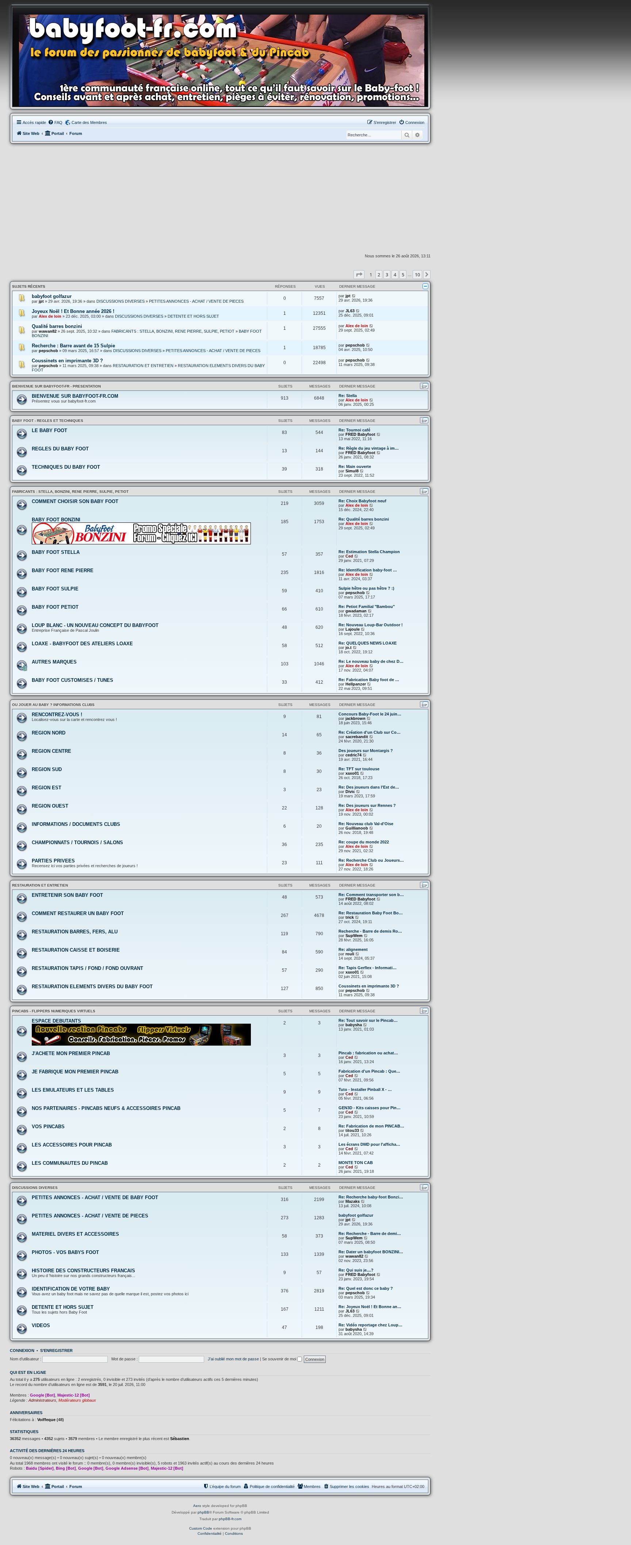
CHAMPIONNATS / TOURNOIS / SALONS (77, 842)
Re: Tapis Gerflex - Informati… (368, 968)
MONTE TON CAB (356, 1162)
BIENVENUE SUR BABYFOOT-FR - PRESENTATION (56, 386)
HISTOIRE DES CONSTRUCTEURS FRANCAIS (83, 1270)
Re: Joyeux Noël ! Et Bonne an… (370, 1306)
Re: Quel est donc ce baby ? (366, 1288)
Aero (197, 1506)
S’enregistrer (56, 1350)
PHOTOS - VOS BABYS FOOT (65, 1252)
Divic (350, 791)
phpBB (203, 1512)
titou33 (352, 1130)
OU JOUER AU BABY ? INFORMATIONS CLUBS (53, 705)
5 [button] (403, 274)
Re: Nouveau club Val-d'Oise (366, 823)
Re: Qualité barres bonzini (364, 519)
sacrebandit (356, 736)
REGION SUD (47, 769)
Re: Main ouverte (355, 466)
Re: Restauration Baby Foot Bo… (371, 913)
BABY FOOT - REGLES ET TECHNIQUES (47, 421)
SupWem (354, 935)
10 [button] (417, 274)
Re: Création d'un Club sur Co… (370, 732)
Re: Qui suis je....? (356, 1270)
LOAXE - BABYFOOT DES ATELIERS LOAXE (82, 643)
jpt (41, 301)
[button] (358, 274)
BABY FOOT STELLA (56, 552)
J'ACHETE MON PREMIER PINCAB (71, 1053)
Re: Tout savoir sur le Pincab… (368, 1020)
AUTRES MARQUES (54, 662)
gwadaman (356, 611)
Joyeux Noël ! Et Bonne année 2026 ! (73, 311)
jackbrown (355, 718)
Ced (349, 556)
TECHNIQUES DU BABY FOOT (66, 467)
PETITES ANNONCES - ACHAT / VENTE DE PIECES (196, 301)
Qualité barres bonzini (57, 326)
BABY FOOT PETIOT (55, 607)
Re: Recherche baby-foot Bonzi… (371, 1197)
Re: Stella (348, 395)
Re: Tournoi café (354, 430)
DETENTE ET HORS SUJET (193, 316)
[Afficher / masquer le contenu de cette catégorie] (425, 286)
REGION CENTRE (51, 751)
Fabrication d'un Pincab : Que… (369, 1071)
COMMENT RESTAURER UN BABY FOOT (78, 913)
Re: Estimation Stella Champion (369, 551)
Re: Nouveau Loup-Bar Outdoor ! (371, 625)
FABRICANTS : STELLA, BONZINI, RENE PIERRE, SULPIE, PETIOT (172, 331)
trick (349, 917)
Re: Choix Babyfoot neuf (362, 501)
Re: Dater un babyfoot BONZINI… (371, 1252)
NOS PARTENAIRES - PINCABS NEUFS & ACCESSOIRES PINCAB (106, 1108)
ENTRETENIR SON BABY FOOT (67, 895)
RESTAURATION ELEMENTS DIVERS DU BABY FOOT (92, 986)
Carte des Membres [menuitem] (89, 122)
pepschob (48, 350)
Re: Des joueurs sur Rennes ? (367, 805)
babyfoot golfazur (52, 296)
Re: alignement (353, 949)
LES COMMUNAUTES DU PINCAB (70, 1163)
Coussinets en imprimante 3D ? (67, 360)
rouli (349, 954)
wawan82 (48, 331)
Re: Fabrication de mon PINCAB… (371, 1126)
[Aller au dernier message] (354, 296)
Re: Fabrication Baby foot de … (369, 679)
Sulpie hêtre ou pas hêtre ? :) (366, 588)
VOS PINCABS (48, 1126)
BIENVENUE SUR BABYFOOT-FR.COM (75, 396)
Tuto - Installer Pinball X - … (365, 1089)
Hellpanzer (355, 684)
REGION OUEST (50, 806)
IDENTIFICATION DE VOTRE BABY (71, 1289)
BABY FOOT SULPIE (55, 589)
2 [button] (379, 274)
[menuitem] (55, 122)
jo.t (348, 647)
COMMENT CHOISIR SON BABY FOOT (75, 501)
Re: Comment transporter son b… (371, 894)
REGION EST (46, 787)
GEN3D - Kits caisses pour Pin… (370, 1108)
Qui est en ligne (28, 1372)
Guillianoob (356, 828)
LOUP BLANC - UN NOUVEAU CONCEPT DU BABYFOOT (95, 625)
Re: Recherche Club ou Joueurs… (371, 860)
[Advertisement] (220, 198)
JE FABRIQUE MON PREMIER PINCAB (75, 1071)
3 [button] (387, 274)
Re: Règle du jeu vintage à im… (369, 448)
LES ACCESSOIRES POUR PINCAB (72, 1145)
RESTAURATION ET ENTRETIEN (143, 365)
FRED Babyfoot (360, 434)
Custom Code (200, 1528)
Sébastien (179, 1438)
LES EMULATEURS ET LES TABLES (73, 1090)
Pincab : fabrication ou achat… (368, 1053)
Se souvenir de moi (279, 1359)
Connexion (22, 1350)
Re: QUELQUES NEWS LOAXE (368, 643)
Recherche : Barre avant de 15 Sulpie (73, 345)
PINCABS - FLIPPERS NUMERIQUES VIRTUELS (53, 1011)
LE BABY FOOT (49, 430)
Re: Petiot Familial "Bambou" (367, 606)
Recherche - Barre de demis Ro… (370, 931)
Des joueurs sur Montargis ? (366, 750)
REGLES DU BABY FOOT (60, 449)
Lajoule (352, 629)
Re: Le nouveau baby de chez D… (371, 661)
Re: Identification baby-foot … (368, 570)
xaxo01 (352, 773)
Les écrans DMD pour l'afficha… (369, 1144)
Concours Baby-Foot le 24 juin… (370, 714)
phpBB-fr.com (230, 1519)
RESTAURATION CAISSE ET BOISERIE (76, 950)
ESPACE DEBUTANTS (56, 1021)
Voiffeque (46, 1419)
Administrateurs (42, 1400)
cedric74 (353, 755)
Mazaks (352, 1201)
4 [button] (395, 274)
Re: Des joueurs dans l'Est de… (369, 787)
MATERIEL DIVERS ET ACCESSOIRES (75, 1234)
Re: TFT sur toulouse (359, 769)
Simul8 (352, 471)
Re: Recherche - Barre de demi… (370, 1233)
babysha (353, 1025)
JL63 (350, 311)
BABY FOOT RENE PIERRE (62, 570)
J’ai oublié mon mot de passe (233, 1359)
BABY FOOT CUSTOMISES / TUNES (72, 680)
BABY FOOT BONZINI (56, 519)
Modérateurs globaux (77, 1400)
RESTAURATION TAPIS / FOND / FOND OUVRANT (87, 968)
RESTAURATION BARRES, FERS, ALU (75, 931)
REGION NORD (48, 733)
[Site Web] (224, 59)
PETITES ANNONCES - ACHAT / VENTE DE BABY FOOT (95, 1197)
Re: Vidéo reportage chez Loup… (370, 1325)
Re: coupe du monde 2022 (364, 842)
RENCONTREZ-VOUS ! (57, 714)
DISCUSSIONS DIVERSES (120, 301)
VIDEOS (41, 1325)
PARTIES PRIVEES (53, 861)
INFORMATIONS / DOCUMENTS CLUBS (76, 824)
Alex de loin (50, 316)
